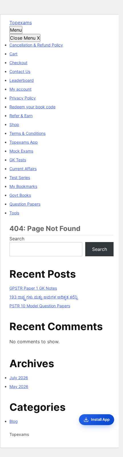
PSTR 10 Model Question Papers (39, 305)
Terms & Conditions (27, 133)
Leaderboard (21, 80)
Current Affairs (23, 168)
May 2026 (18, 386)
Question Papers (24, 204)
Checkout (18, 62)
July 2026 (18, 377)
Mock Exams (21, 151)
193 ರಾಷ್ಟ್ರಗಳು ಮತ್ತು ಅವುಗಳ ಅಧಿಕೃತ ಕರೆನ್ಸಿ (43, 296)
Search (16, 238)
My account (20, 89)
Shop (14, 124)
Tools (14, 212)
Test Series (19, 177)
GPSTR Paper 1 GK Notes (33, 288)
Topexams (20, 22)
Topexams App (23, 142)
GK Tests (17, 159)
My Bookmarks (23, 186)
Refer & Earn (21, 115)
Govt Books (20, 195)
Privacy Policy (22, 98)
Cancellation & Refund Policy (36, 44)
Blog (13, 421)
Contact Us (19, 71)
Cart (13, 53)
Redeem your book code (32, 106)
